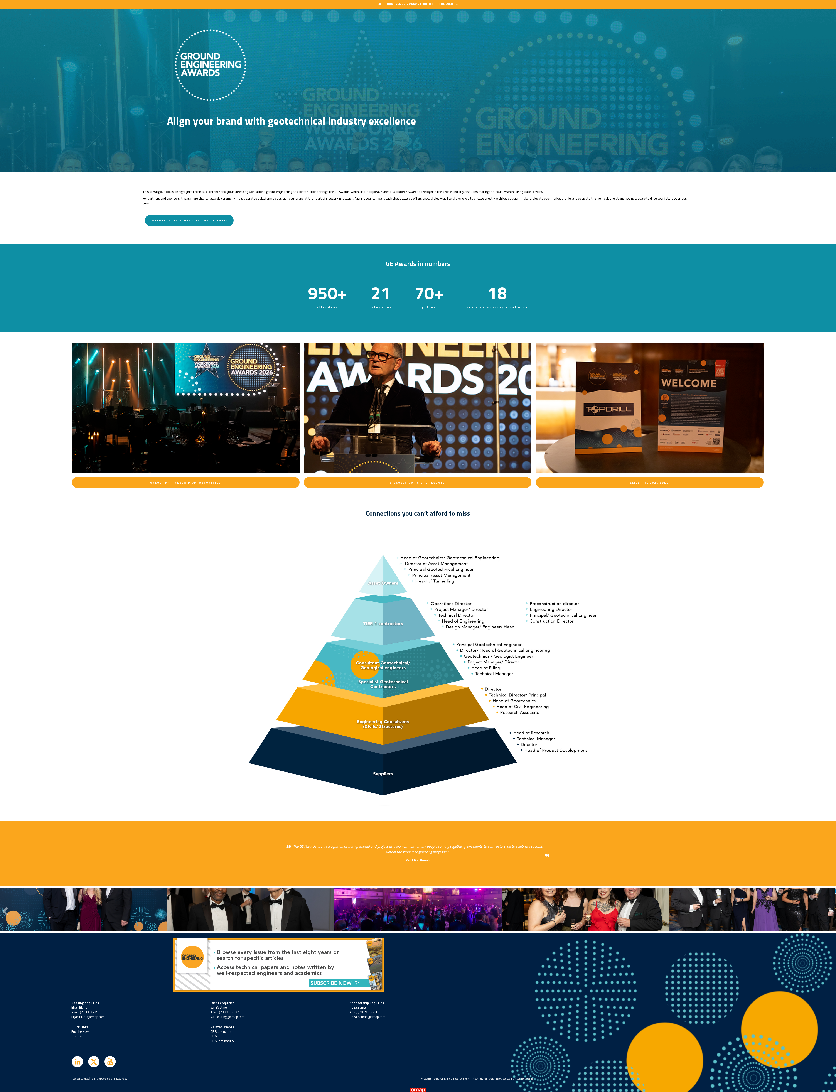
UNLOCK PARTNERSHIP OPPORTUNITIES (185, 483)
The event (447, 4)
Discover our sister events (417, 483)
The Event (78, 1036)
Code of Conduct (81, 1078)
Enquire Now (80, 1031)
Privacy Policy (120, 1078)
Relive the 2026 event (649, 483)
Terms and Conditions (101, 1078)
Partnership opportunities (410, 4)
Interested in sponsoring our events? (189, 220)
